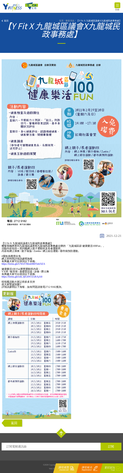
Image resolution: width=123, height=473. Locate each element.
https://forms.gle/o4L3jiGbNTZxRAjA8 (22, 276)
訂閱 (111, 446)
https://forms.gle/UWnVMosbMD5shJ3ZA (23, 263)
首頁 (61, 21)
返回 (6, 21)
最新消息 (70, 21)
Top (61, 433)
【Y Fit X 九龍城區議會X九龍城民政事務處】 (98, 21)
